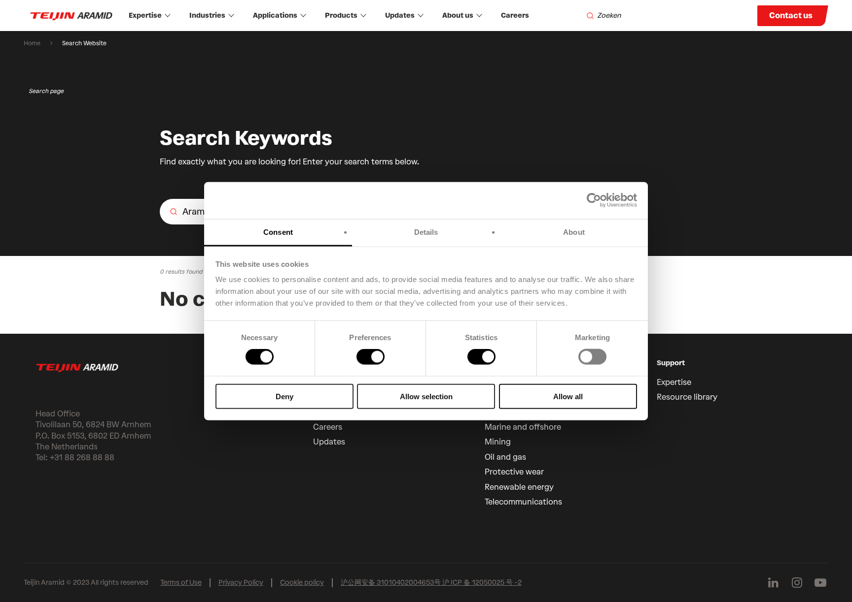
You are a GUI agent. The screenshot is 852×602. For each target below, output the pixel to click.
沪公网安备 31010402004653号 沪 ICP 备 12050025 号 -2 (431, 582)
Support (671, 363)
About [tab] (574, 231)
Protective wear (514, 471)
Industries (207, 15)
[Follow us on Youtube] (820, 583)
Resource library (687, 397)
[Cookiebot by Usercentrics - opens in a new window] (594, 200)
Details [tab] (426, 231)
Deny (284, 396)
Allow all (568, 396)
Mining (498, 441)
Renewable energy (519, 487)
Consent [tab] (278, 231)
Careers (515, 15)
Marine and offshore (523, 427)
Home (32, 43)
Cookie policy (302, 582)
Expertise (145, 15)
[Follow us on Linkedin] (773, 583)
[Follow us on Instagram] (797, 583)
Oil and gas (505, 457)
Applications (275, 15)
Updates (400, 15)
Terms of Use (181, 582)
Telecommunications (523, 502)
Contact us (791, 15)
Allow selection (426, 396)
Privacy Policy (240, 582)
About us (457, 15)
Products (341, 15)
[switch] (370, 357)
